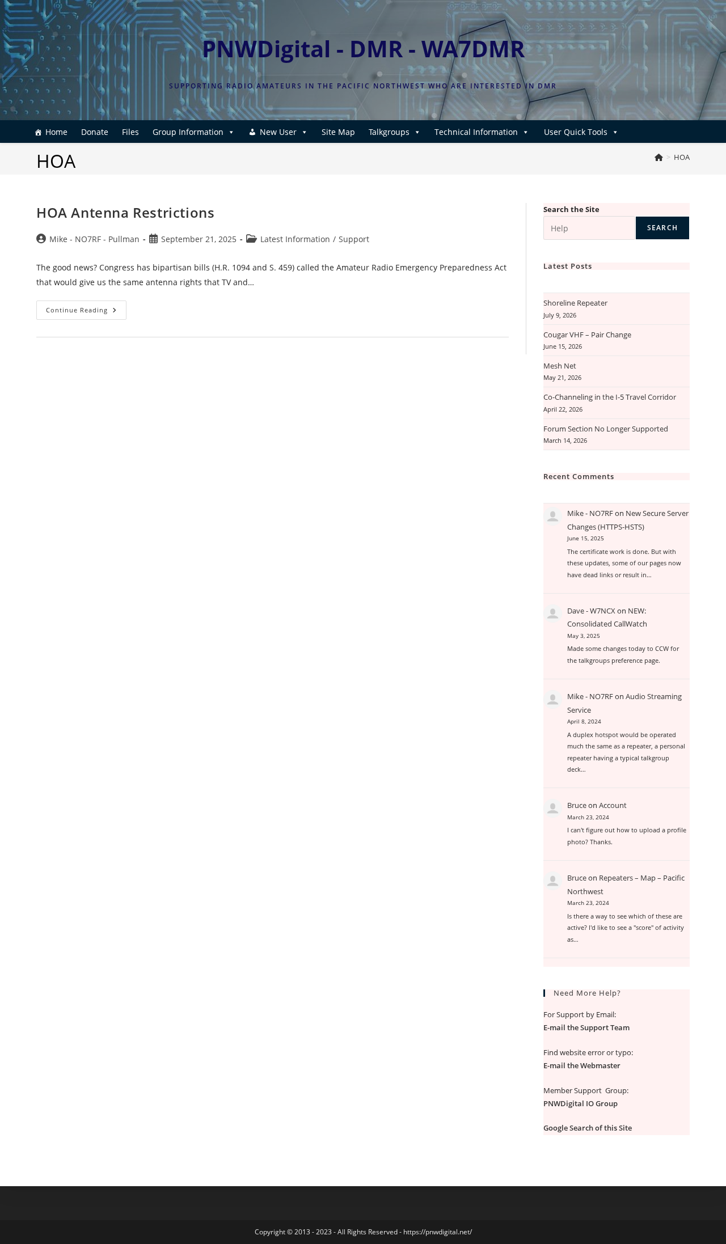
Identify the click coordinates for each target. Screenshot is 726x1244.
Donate (94, 131)
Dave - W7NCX (591, 611)
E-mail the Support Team (586, 1027)
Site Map (338, 131)
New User (278, 131)
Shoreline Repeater (575, 303)
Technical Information (476, 131)
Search (662, 227)
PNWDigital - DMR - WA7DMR (363, 48)
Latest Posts (567, 266)
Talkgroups (389, 131)
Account (613, 805)
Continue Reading (86, 312)
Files (130, 131)
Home (56, 131)
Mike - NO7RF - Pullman (94, 239)
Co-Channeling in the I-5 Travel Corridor (609, 397)
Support (354, 239)
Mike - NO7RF (590, 513)
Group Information (188, 131)
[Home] (659, 157)
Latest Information (295, 239)
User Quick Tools (575, 131)
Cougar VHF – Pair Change (587, 334)
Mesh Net (559, 366)
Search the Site (571, 209)
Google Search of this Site (587, 1128)
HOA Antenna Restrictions (125, 212)
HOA (682, 157)
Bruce (576, 805)
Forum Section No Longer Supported (605, 429)
